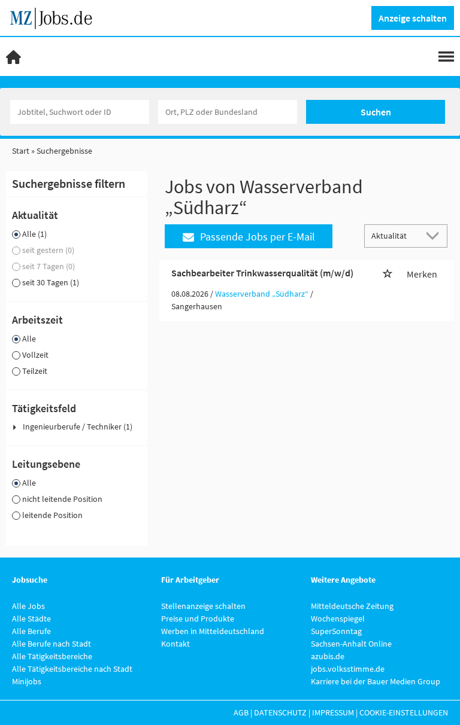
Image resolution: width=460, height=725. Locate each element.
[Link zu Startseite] (55, 16)
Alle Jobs (28, 606)
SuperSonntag (336, 631)
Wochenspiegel (338, 618)
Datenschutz (280, 712)
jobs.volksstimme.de (348, 668)
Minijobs (26, 681)
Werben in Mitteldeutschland (212, 631)
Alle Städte (31, 618)
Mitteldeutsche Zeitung (352, 606)
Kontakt (175, 643)
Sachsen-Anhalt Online (351, 643)
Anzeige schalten (413, 18)
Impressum (333, 712)
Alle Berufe (31, 631)
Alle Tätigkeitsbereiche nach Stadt (72, 668)
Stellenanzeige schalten (203, 606)
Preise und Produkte (197, 618)
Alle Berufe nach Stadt (51, 643)
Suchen (376, 112)
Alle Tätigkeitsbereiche (52, 656)
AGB (241, 712)
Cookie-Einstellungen (403, 712)
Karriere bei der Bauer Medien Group (375, 681)
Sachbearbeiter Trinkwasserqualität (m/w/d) (262, 273)
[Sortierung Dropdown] (435, 235)
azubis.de (327, 656)
